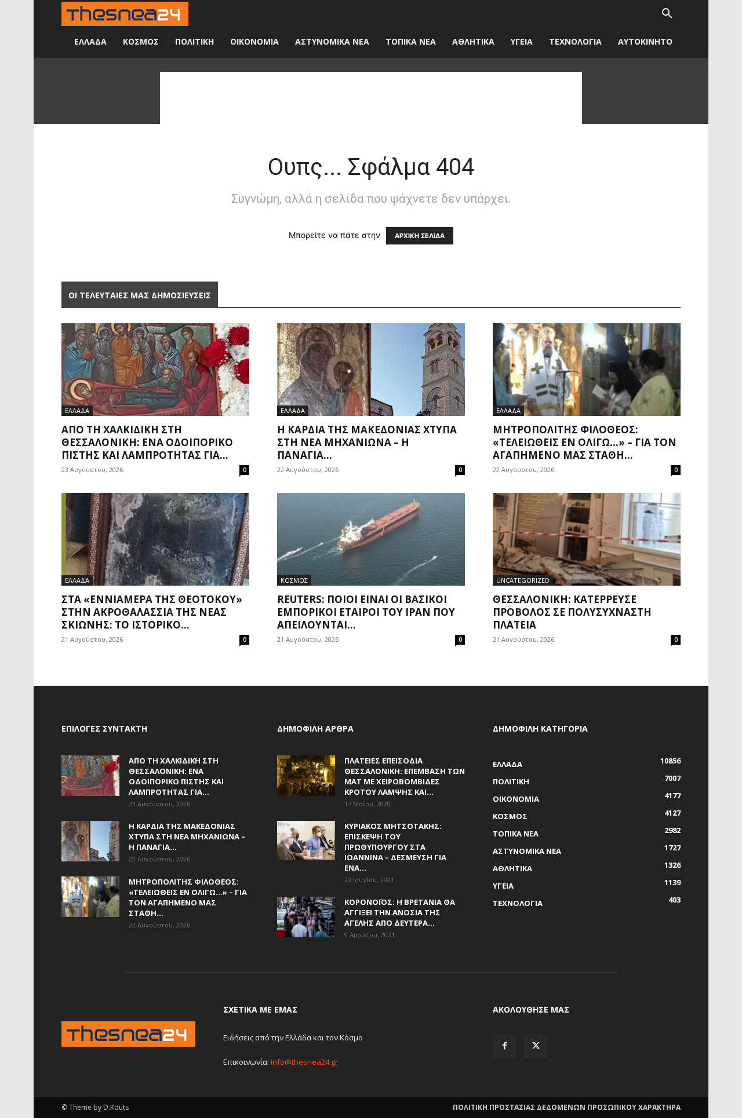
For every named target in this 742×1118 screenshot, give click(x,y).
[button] (667, 14)
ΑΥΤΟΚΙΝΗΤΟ (645, 41)
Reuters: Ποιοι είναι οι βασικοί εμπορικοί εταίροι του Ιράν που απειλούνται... (366, 612)
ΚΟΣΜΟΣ (141, 41)
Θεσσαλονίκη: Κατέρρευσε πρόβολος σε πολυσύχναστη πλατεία (572, 612)
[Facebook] (504, 1046)
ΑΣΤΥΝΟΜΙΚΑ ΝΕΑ (332, 41)
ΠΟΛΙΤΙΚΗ (194, 41)
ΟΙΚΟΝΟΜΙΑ (254, 41)
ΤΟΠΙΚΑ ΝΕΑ (410, 41)
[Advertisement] (371, 98)
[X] (535, 1046)
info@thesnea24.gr (304, 1062)
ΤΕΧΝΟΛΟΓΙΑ (575, 41)
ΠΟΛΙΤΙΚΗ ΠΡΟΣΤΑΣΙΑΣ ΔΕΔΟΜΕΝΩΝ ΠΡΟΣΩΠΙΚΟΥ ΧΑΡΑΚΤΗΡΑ (567, 1107)
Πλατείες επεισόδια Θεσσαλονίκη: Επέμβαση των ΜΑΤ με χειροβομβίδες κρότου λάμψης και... (404, 776)
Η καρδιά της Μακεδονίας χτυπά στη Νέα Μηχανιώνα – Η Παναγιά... (367, 442)
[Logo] (124, 14)
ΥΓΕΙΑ (522, 41)
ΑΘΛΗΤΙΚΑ (473, 41)
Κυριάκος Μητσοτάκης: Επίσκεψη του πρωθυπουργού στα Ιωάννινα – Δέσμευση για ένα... (395, 847)
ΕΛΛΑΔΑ (90, 41)
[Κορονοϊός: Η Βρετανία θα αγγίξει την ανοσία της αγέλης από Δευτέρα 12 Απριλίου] (306, 917)
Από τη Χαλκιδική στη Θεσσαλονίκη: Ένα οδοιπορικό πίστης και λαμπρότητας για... (147, 442)
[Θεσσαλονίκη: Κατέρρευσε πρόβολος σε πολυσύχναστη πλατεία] (587, 539)
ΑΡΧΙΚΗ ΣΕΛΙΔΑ (420, 236)
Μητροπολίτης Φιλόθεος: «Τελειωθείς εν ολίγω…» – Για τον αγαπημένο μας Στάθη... (584, 442)
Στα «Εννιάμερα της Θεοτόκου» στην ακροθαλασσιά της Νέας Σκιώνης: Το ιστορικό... (151, 612)
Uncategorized (523, 580)
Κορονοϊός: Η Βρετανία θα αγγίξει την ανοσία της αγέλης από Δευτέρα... (399, 912)
